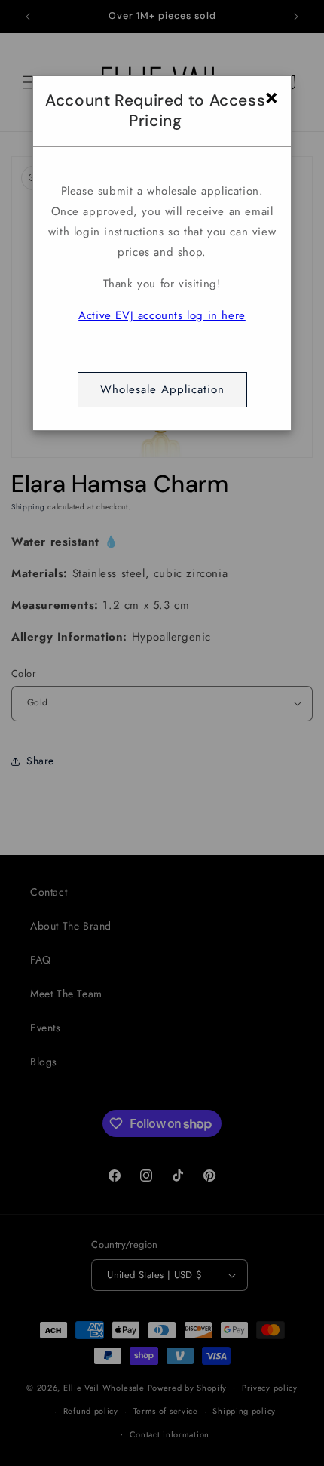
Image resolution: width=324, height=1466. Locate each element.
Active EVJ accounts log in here (162, 315)
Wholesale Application (162, 389)
